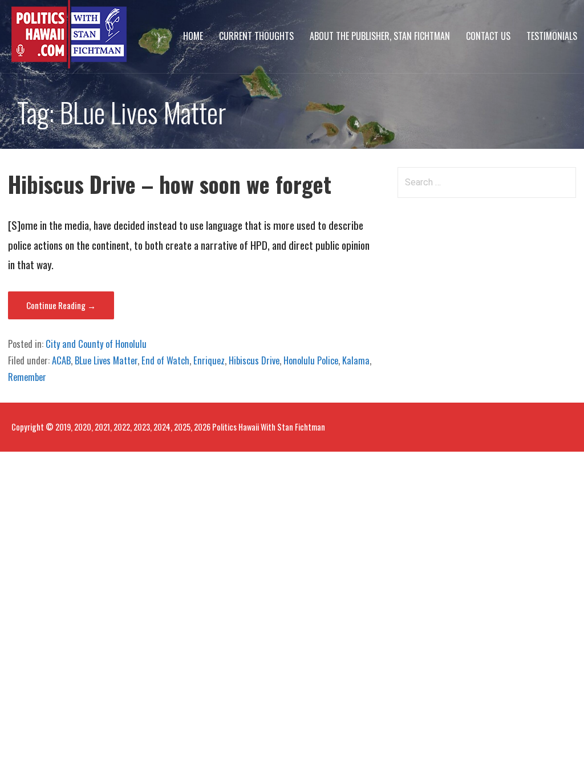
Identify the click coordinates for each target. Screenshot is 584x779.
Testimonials (551, 36)
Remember (27, 377)
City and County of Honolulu (96, 344)
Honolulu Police (310, 360)
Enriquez (209, 360)
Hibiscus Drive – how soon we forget (169, 184)
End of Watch (165, 360)
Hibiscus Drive (254, 360)
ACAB (61, 360)
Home (193, 36)
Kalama (356, 360)
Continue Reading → (61, 305)
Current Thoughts (256, 36)
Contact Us (488, 36)
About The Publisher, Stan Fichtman (380, 36)
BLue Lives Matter (106, 360)
